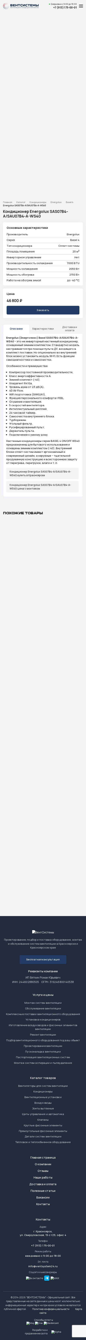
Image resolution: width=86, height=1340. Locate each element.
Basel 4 (69, 202)
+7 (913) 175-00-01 (65, 7)
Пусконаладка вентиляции (43, 1051)
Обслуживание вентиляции (43, 1008)
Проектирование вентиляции (43, 1046)
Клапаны (43, 1119)
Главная (7, 202)
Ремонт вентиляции (43, 1034)
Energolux (56, 202)
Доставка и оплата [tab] (69, 328)
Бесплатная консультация (43, 959)
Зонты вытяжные (43, 1108)
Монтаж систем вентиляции (42, 1003)
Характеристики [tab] (43, 328)
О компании (43, 1164)
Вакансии (43, 1197)
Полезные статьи (43, 1191)
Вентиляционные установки (42, 1097)
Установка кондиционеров (43, 1019)
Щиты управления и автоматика (43, 1114)
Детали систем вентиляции (43, 1136)
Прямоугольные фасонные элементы (43, 1131)
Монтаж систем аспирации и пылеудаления (43, 1063)
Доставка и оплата (42, 1184)
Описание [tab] (16, 328)
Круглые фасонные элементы (43, 1125)
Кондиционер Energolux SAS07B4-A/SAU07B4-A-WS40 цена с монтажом (40, 486)
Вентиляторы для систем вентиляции (43, 1086)
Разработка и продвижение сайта (36, 1332)
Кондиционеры (38, 202)
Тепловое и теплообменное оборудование (43, 1142)
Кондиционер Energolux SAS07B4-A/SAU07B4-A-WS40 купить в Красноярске (40, 473)
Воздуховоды (43, 1103)
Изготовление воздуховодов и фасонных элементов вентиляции (43, 1027)
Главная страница (43, 1157)
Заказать (43, 310)
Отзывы (43, 1171)
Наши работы (43, 1177)
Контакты (43, 1204)
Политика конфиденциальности (51, 1309)
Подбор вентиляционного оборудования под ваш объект (43, 1040)
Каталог (20, 202)
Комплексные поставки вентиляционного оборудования (43, 1014)
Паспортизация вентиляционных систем (43, 1057)
